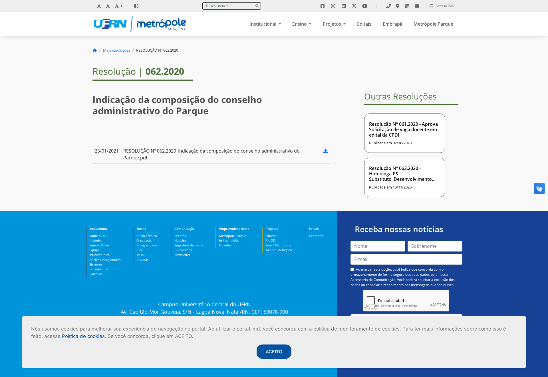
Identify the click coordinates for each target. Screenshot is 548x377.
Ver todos (316, 236)
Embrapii (392, 24)
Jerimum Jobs (229, 240)
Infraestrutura (99, 255)
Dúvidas (142, 260)
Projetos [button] (332, 24)
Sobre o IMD (98, 236)
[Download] (325, 151)
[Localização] (397, 6)
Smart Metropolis (278, 245)
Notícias (180, 240)
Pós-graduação (147, 245)
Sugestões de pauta (188, 245)
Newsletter (182, 255)
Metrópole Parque (433, 24)
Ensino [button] (300, 24)
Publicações (183, 250)
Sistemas (95, 264)
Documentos (98, 269)
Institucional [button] (263, 24)
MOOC (141, 255)
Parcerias (95, 274)
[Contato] (388, 6)
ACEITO (274, 351)
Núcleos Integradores (104, 260)
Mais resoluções (116, 50)
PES (139, 250)
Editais (364, 24)
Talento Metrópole (279, 250)
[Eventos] (407, 6)
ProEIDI (270, 240)
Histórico (95, 240)
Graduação (144, 240)
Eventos (180, 236)
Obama (270, 236)
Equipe (94, 250)
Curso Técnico (146, 236)
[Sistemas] (417, 6)
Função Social (99, 245)
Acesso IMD (444, 5)
